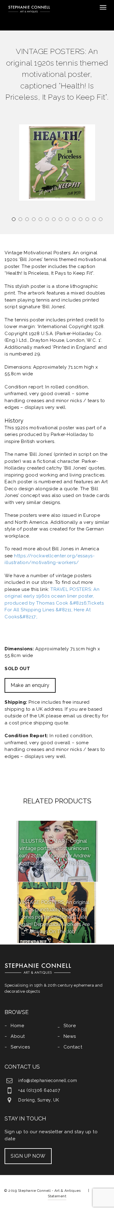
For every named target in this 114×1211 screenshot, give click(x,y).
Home (17, 1025)
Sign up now (28, 1156)
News (70, 1036)
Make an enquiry (30, 685)
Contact (73, 1047)
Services (20, 1047)
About (18, 1036)
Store (70, 1025)
